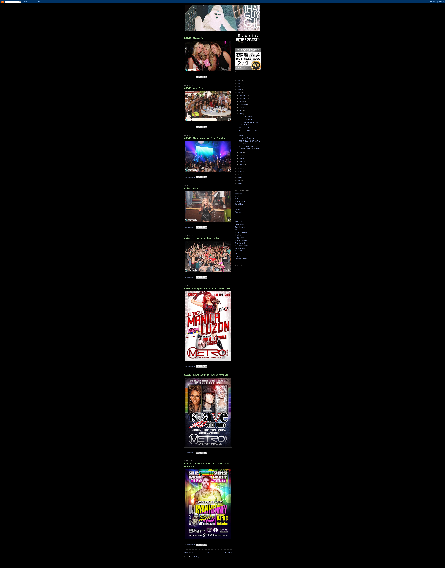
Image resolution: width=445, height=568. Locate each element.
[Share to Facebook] (203, 77)
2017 (239, 81)
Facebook (238, 193)
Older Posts (228, 552)
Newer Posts (188, 552)
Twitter (237, 209)
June (241, 114)
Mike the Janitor (240, 243)
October (242, 101)
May (241, 152)
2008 (239, 180)
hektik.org (238, 235)
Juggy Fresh (239, 238)
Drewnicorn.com (240, 227)
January (242, 164)
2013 (239, 93)
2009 (239, 177)
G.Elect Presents (241, 232)
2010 (239, 174)
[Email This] (197, 77)
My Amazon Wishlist (242, 246)
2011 (239, 171)
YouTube (238, 212)
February (243, 161)
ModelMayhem (240, 201)
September (243, 104)
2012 (239, 168)
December (243, 95)
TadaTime (238, 256)
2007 (239, 183)
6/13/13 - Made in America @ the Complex (204, 138)
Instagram (238, 199)
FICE (237, 230)
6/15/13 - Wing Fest (193, 88)
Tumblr (237, 207)
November (243, 98)
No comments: (190, 77)
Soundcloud (239, 204)
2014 (239, 90)
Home (208, 552)
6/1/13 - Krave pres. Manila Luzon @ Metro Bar (207, 288)
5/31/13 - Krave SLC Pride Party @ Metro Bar (206, 375)
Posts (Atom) (198, 557)
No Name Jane (240, 248)
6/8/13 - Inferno (191, 188)
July (241, 110)
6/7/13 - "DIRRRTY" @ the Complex (201, 238)
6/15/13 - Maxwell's (193, 38)
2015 (239, 87)
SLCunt (237, 253)
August (242, 107)
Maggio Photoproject (242, 240)
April (241, 155)
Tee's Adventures (241, 259)
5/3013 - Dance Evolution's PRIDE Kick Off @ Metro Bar (206, 465)
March (242, 158)
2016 (239, 84)
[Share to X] (201, 77)
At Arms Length (240, 222)
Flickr (237, 196)
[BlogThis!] (199, 77)
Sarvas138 (238, 251)
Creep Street (239, 224)
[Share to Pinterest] (206, 77)
